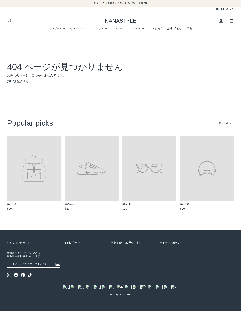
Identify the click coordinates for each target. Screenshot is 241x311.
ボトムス (136, 28)
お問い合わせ (174, 28)
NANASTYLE (120, 21)
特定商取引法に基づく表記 (126, 243)
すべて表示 (225, 123)
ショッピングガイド (18, 243)
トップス (99, 28)
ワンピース (55, 28)
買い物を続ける (18, 81)
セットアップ (78, 28)
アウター (117, 28)
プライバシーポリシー (169, 243)
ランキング (155, 28)
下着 (189, 28)
